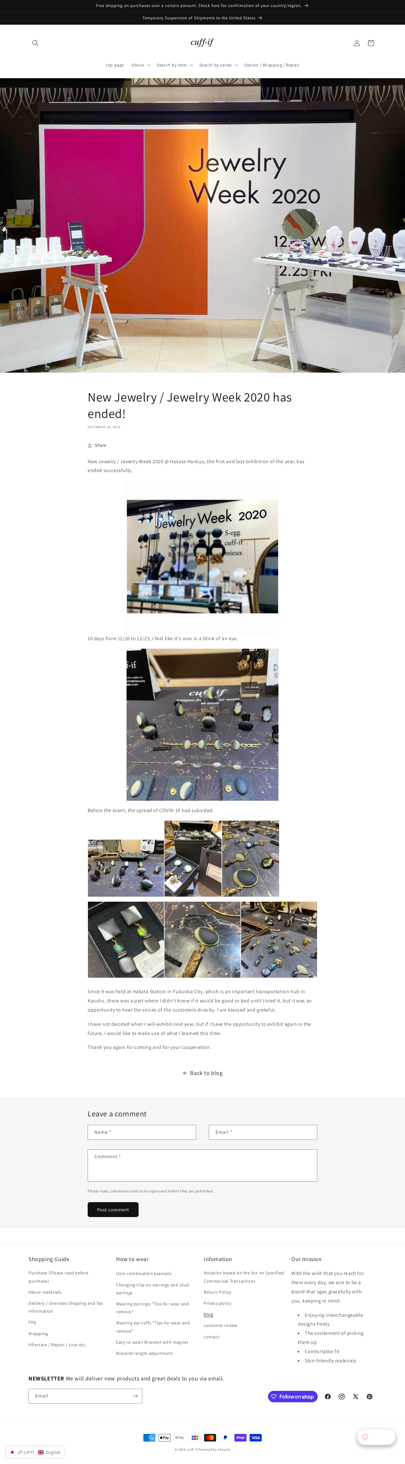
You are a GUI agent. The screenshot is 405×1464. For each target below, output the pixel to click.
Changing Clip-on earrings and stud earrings (152, 1289)
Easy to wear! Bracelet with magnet (152, 1342)
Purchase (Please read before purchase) (58, 1277)
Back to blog (206, 1072)
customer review (221, 1325)
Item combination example (143, 1273)
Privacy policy (217, 1303)
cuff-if (192, 1449)
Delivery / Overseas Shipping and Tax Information (65, 1307)
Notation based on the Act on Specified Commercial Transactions (244, 1277)
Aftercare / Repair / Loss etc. (57, 1344)
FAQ (32, 1322)
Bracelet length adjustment (144, 1353)
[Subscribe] (135, 1396)
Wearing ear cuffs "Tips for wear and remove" (153, 1327)
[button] (35, 43)
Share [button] (101, 445)
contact (211, 1337)
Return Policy (217, 1292)
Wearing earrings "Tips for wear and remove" (152, 1308)
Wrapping (38, 1333)
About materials (45, 1292)
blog (208, 1314)
